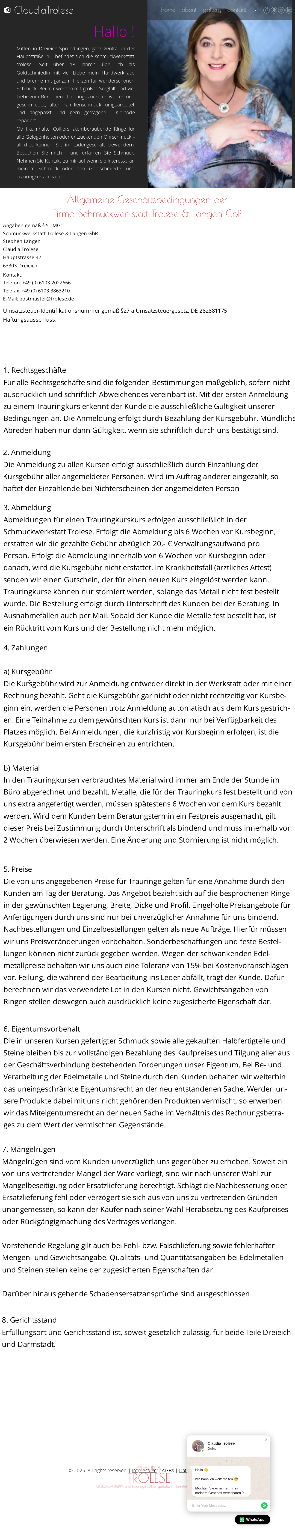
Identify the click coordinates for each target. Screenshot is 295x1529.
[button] (266, 1439)
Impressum (144, 1470)
